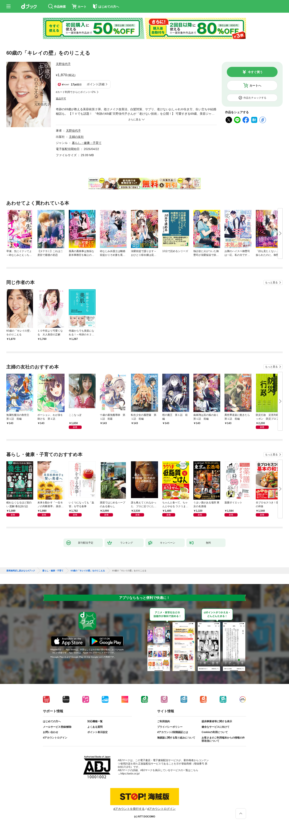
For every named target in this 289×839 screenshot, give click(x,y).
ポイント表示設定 (97, 732)
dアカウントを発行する (129, 808)
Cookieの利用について (215, 732)
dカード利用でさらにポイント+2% (76, 92)
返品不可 (61, 98)
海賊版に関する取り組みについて (176, 737)
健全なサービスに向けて (216, 726)
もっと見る (271, 282)
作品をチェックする (255, 97)
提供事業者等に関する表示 (217, 721)
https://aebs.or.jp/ (130, 773)
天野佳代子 (63, 64)
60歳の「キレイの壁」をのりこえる (88, 571)
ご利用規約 (163, 721)
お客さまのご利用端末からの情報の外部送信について (223, 739)
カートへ (255, 85)
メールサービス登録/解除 (57, 726)
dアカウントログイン (55, 737)
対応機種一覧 (95, 721)
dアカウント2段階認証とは (172, 732)
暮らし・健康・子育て (87, 143)
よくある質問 (95, 726)
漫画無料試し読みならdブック (20, 571)
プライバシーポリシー (170, 726)
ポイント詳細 (96, 84)
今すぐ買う (255, 72)
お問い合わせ (50, 732)
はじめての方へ (52, 721)
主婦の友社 (76, 136)
